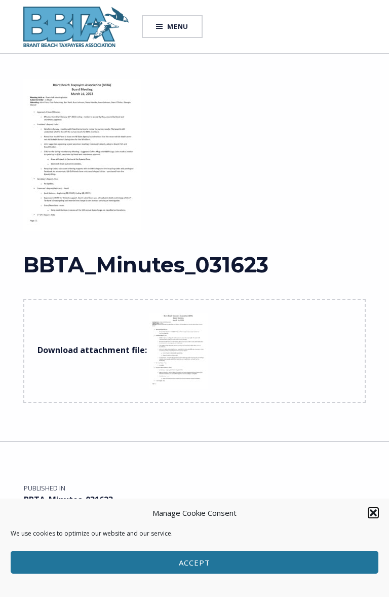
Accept (194, 562)
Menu (177, 26)
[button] (373, 513)
